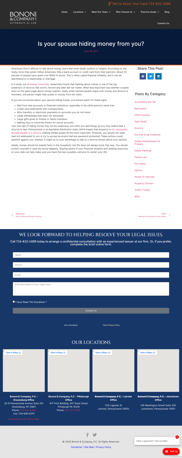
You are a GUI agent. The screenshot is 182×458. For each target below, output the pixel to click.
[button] (143, 76)
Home (65, 12)
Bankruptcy (141, 108)
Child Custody (142, 115)
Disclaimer (76, 447)
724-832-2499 (28, 410)
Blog (167, 12)
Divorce (139, 128)
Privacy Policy (103, 447)
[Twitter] (95, 435)
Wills (137, 196)
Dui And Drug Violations (147, 134)
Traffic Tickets (142, 189)
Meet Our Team (100, 12)
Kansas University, (39, 84)
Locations (78, 12)
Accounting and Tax (145, 101)
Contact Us (163, 23)
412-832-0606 (72, 410)
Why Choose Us (124, 12)
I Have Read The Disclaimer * (31, 302)
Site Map (89, 447)
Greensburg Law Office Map (24, 419)
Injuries (138, 170)
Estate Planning (143, 150)
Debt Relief (140, 121)
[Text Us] (171, 452)
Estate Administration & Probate (147, 142)
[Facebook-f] (87, 435)
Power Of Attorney (145, 176)
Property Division (144, 183)
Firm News (140, 163)
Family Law (141, 157)
